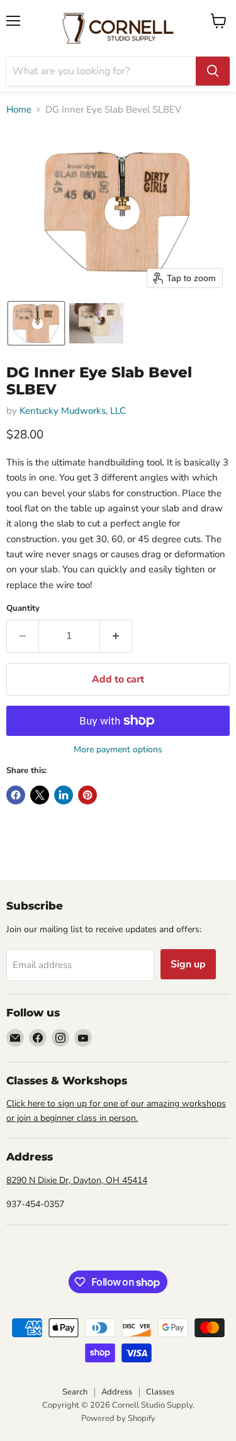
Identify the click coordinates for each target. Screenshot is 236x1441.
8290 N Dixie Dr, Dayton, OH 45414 (76, 1180)
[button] (36, 323)
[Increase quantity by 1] (116, 636)
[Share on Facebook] (15, 795)
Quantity (23, 608)
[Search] (213, 71)
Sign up (188, 964)
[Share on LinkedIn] (63, 795)
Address (116, 1392)
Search (74, 1392)
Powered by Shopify (118, 1418)
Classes (160, 1392)
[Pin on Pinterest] (87, 795)
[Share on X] (39, 795)
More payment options (118, 750)
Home (18, 109)
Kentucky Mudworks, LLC (73, 410)
